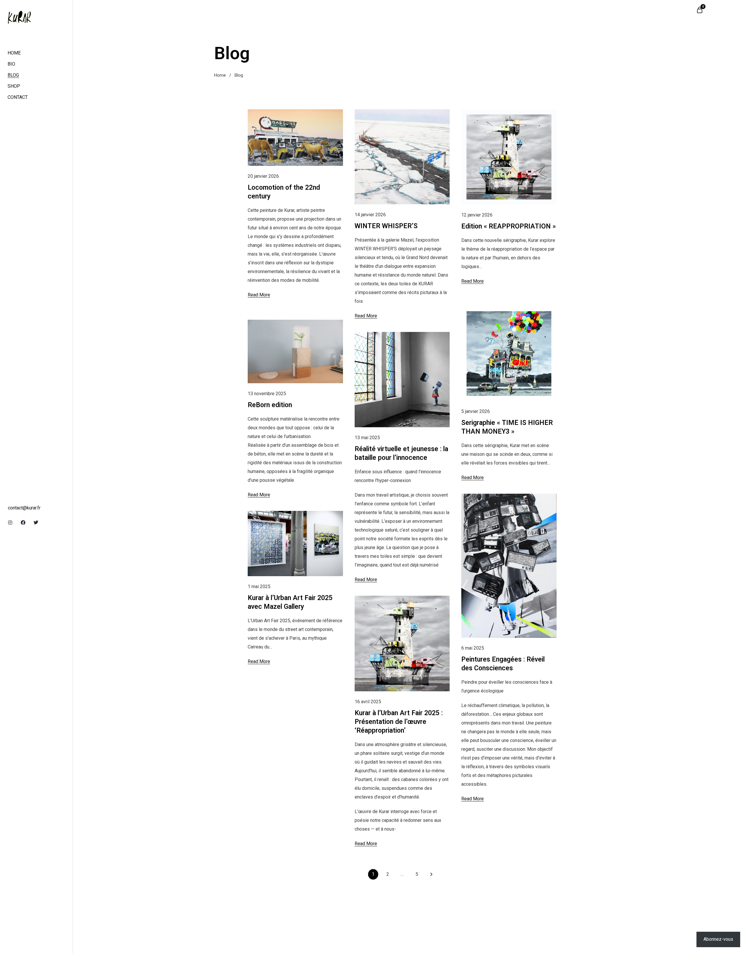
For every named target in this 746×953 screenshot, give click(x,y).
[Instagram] (10, 522)
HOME (14, 53)
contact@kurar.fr (24, 508)
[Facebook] (23, 522)
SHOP (14, 86)
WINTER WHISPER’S (386, 226)
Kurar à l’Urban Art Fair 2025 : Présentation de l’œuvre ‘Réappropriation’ (399, 721)
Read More (259, 295)
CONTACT (18, 97)
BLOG (13, 75)
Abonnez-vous (718, 939)
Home (220, 75)
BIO (11, 64)
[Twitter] (36, 522)
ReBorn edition (270, 405)
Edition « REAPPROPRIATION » (508, 226)
